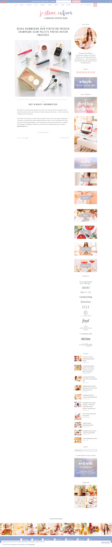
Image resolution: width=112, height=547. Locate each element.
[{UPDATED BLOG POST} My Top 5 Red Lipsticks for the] (106, 529)
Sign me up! (76, 1)
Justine (27, 138)
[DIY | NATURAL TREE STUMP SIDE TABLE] (80, 491)
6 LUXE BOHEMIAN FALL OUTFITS (90, 438)
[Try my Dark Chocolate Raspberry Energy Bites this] (68, 529)
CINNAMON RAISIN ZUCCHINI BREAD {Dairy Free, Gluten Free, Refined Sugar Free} (90, 388)
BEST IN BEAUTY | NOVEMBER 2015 (43, 104)
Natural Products (62, 99)
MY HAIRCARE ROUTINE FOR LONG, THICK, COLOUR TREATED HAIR (90, 379)
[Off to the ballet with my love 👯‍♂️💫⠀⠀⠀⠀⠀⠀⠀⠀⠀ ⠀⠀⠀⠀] (81, 529)
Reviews (43, 101)
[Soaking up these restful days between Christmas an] (31, 529)
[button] (56, 1)
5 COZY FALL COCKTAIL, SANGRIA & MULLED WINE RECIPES (88, 358)
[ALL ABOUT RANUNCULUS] (80, 502)
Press (62, 4)
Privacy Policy (32, 544)
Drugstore (25, 99)
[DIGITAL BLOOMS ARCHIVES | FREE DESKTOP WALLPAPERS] (91, 502)
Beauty (22, 4)
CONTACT (68, 4)
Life (16, 4)
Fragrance (32, 99)
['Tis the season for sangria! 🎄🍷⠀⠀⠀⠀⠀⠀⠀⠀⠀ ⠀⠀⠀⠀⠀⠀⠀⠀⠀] (93, 529)
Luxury (38, 99)
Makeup (42, 99)
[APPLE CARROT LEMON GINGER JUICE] (91, 491)
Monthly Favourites (51, 99)
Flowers (42, 4)
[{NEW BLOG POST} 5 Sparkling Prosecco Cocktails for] (18, 529)
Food (35, 4)
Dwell (56, 4)
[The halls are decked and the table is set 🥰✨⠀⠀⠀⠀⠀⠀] (56, 529)
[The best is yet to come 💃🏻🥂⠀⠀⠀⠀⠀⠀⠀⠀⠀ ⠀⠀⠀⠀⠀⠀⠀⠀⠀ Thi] (6, 529)
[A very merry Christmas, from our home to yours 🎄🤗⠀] (43, 529)
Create (50, 4)
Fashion (29, 4)
